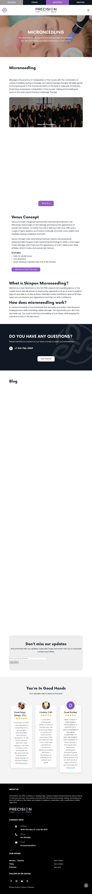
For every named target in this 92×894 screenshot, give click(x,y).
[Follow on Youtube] (22, 881)
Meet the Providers (46, 124)
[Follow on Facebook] (11, 881)
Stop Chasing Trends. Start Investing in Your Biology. (44, 474)
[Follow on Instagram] (16, 881)
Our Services (46, 191)
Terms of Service (27, 887)
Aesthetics (57, 2)
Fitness (35, 2)
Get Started (46, 359)
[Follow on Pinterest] (27, 881)
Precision (11, 2)
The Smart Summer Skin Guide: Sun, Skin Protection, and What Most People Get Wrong (43, 595)
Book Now (46, 203)
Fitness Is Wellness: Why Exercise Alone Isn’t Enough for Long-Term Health (43, 437)
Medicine (80, 2)
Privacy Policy (14, 887)
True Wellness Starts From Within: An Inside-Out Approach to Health (41, 399)
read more (18, 419)
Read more (23, 763)
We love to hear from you (26, 269)
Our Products (46, 158)
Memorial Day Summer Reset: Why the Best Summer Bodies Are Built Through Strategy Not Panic (42, 553)
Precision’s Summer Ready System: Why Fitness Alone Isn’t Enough (43, 512)
